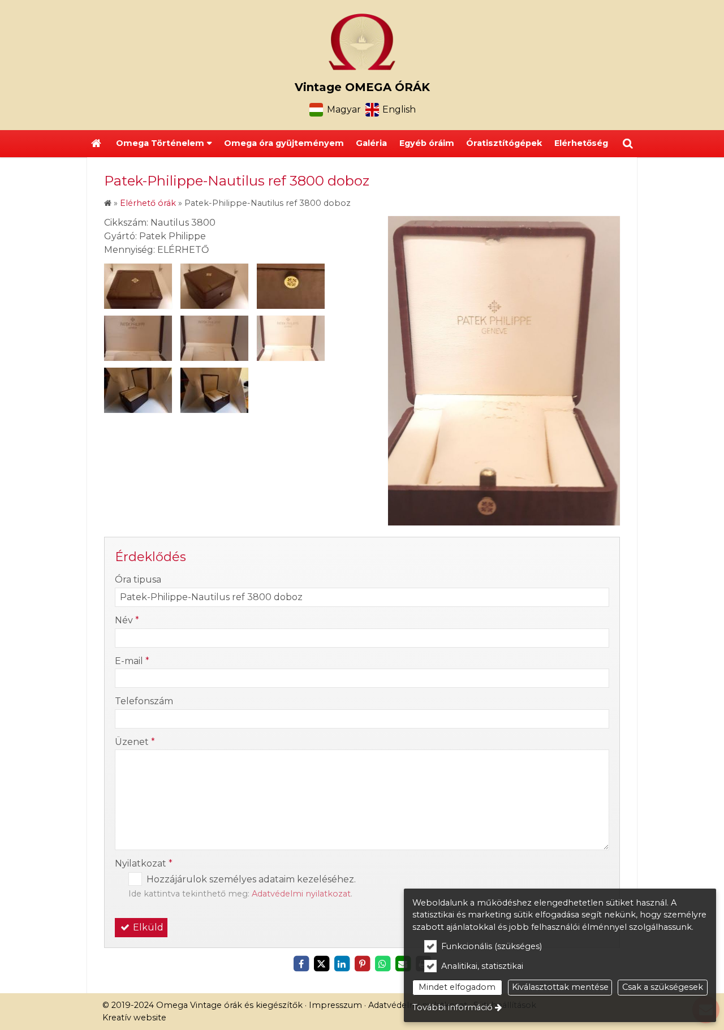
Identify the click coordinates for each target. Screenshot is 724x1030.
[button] (628, 143)
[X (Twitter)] (321, 964)
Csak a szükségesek (662, 987)
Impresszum (335, 1005)
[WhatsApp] (382, 964)
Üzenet (135, 741)
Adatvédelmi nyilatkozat (301, 894)
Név (127, 620)
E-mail (132, 661)
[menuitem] (96, 143)
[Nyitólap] (362, 42)
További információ (452, 1007)
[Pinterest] (362, 964)
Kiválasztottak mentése (560, 987)
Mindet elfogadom (457, 987)
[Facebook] (301, 964)
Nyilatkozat (144, 863)
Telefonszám (144, 701)
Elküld (147, 927)
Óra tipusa (138, 579)
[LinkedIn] (342, 964)
